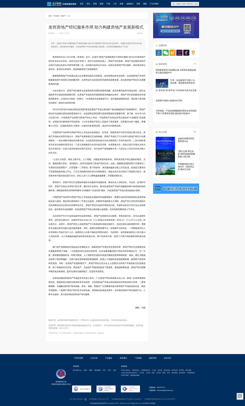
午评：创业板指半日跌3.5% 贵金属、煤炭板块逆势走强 (182, 81)
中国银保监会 (145, 370)
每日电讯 (175, 373)
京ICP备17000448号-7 (77, 399)
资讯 (88, 4)
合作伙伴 (167, 358)
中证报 (141, 373)
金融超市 (129, 4)
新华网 (181, 370)
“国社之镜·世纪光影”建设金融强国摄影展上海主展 (186, 154)
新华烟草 (182, 373)
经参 (153, 373)
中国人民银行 (125, 370)
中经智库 (56, 16)
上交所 (154, 370)
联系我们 (123, 358)
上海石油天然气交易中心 (129, 373)
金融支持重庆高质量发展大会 (186, 139)
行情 (108, 4)
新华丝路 (167, 370)
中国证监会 (135, 370)
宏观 (131, 201)
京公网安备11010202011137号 (99, 399)
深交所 (160, 370)
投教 (138, 4)
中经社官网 (78, 358)
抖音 (104, 370)
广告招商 (138, 358)
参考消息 (188, 370)
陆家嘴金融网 (134, 375)
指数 (145, 4)
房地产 (63, 16)
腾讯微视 (97, 370)
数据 (101, 4)
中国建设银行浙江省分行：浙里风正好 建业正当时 (186, 166)
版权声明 (152, 358)
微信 (85, 370)
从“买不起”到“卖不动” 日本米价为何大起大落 (176, 90)
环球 (168, 373)
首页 (81, 4)
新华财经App (77, 370)
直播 (121, 4)
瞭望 (163, 373)
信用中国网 (125, 375)
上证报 (147, 373)
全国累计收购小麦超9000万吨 (169, 100)
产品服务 (108, 358)
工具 (115, 4)
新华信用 (175, 370)
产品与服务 (154, 4)
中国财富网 (190, 373)
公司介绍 (94, 358)
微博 (90, 370)
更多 (195, 64)
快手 (109, 370)
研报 (95, 4)
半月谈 (158, 373)
